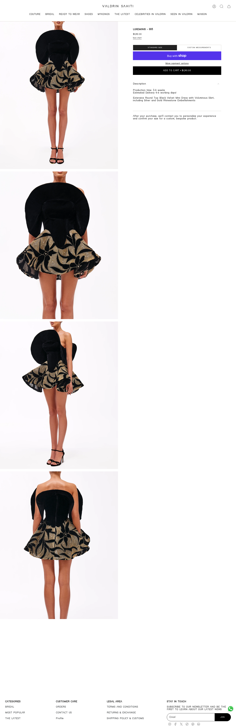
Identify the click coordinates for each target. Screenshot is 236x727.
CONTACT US (64, 712)
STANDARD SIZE (155, 47)
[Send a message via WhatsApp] (230, 709)
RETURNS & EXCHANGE (121, 712)
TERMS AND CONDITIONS (122, 707)
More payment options (177, 63)
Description (139, 84)
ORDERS (61, 707)
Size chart (137, 38)
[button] (35, 14)
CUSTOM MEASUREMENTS (199, 47)
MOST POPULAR (15, 712)
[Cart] (229, 6)
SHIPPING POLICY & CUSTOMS (125, 718)
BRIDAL (9, 707)
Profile (60, 718)
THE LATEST (13, 718)
